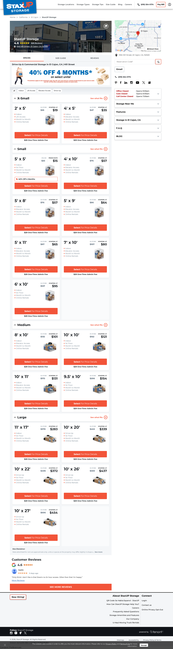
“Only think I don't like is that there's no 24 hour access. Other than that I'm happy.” (47, 577)
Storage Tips (97, 4)
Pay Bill (160, 4)
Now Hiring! (18, 597)
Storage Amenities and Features (124, 615)
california (23, 17)
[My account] (169, 4)
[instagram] (11, 633)
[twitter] (25, 633)
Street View (153, 49)
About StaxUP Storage (126, 596)
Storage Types (83, 4)
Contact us (146, 605)
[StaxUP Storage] (20, 8)
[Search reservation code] (158, 61)
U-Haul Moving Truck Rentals (126, 622)
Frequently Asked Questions (126, 611)
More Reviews (18, 580)
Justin (21, 570)
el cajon (35, 17)
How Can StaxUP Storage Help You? (123, 604)
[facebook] (20, 633)
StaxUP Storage (26, 39)
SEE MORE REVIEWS (61, 587)
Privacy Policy (111, 644)
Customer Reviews (26, 559)
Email (119, 69)
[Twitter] (142, 82)
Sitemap (120, 640)
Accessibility (134, 640)
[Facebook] (119, 82)
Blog (120, 4)
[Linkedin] (124, 82)
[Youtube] (136, 82)
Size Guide (111, 4)
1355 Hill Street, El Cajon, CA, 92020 (32, 46)
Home (13, 17)
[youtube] (16, 633)
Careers (128, 4)
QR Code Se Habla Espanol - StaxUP (123, 600)
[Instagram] (130, 82)
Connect (147, 596)
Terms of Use (125, 644)
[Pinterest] (116, 82)
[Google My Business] (148, 82)
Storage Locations (66, 4)
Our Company (132, 619)
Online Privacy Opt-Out (152, 610)
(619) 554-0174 (124, 77)
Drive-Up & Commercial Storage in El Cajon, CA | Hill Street (43, 64)
